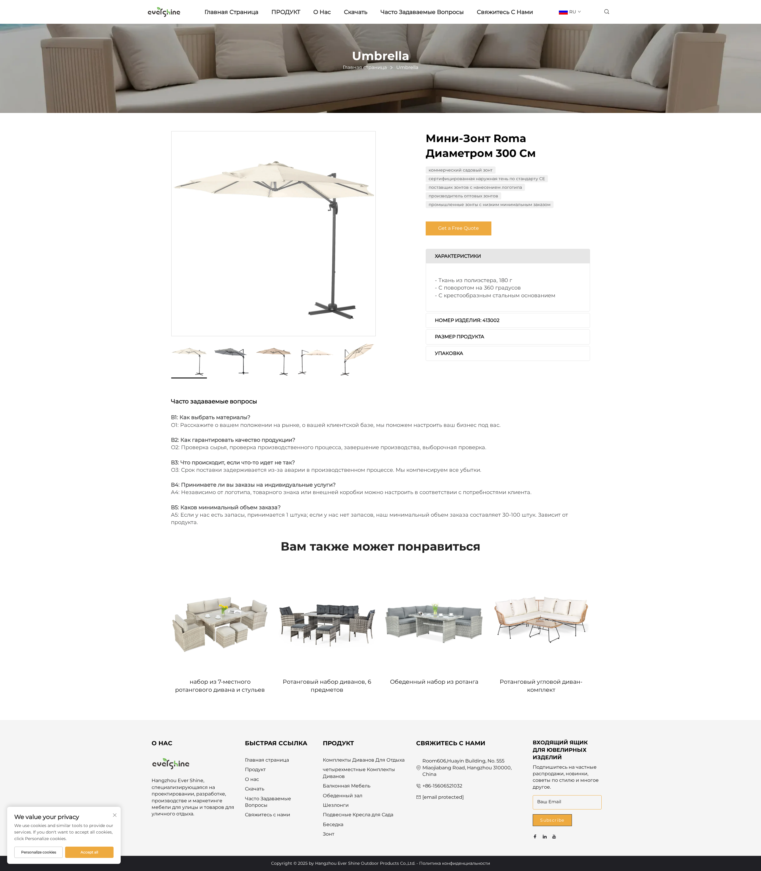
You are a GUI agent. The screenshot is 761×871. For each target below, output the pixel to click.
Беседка (333, 824)
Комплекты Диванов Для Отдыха (364, 760)
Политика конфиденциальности (454, 863)
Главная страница (231, 11)
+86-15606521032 (442, 786)
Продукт (255, 769)
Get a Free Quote (458, 228)
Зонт (328, 834)
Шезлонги (336, 805)
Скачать (355, 11)
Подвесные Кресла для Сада (358, 814)
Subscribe (552, 820)
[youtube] (554, 836)
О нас (322, 11)
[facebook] (535, 836)
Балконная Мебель (346, 786)
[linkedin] (544, 836)
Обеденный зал (342, 795)
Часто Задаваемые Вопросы (422, 11)
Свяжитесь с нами (505, 11)
